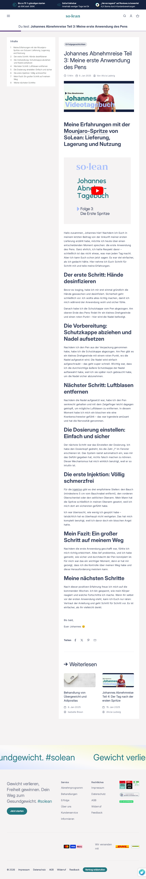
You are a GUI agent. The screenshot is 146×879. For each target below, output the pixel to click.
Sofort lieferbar (69, 3)
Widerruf (96, 806)
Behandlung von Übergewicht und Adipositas (75, 696)
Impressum (97, 787)
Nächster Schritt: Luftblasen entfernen (31, 66)
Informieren (67, 818)
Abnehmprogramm (72, 787)
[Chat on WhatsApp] (129, 801)
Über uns (66, 806)
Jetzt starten (17, 811)
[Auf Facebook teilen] (75, 640)
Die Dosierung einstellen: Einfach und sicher (33, 69)
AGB (93, 800)
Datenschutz (98, 793)
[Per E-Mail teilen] (95, 640)
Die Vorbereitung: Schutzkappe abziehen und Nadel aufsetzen (32, 61)
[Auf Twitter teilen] (81, 640)
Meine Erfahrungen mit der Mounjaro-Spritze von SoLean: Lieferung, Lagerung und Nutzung (31, 50)
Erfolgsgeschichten (75, 44)
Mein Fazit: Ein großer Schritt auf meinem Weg (32, 77)
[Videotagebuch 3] (99, 190)
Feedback (97, 812)
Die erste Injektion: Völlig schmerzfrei (30, 73)
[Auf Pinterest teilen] (88, 640)
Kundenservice (69, 812)
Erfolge (65, 800)
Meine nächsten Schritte (24, 82)
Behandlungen (69, 793)
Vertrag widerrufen (95, 869)
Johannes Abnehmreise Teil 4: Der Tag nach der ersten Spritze (117, 696)
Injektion (77, 489)
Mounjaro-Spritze (86, 131)
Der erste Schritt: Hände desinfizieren (30, 56)
